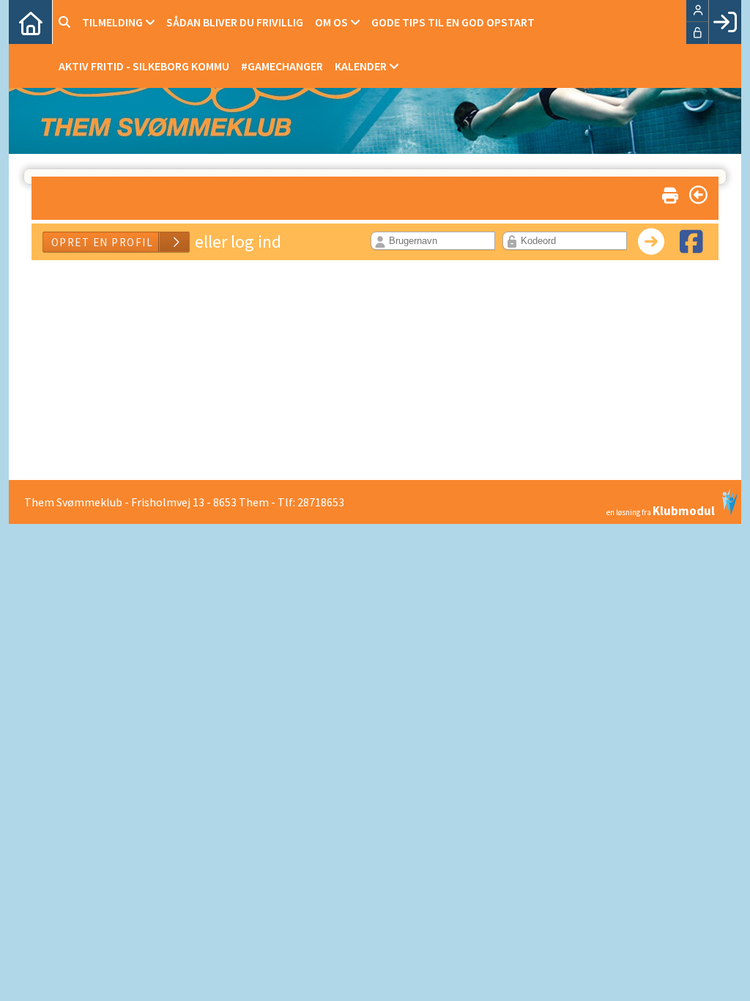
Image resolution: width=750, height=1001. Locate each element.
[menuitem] (31, 22)
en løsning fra (660, 510)
